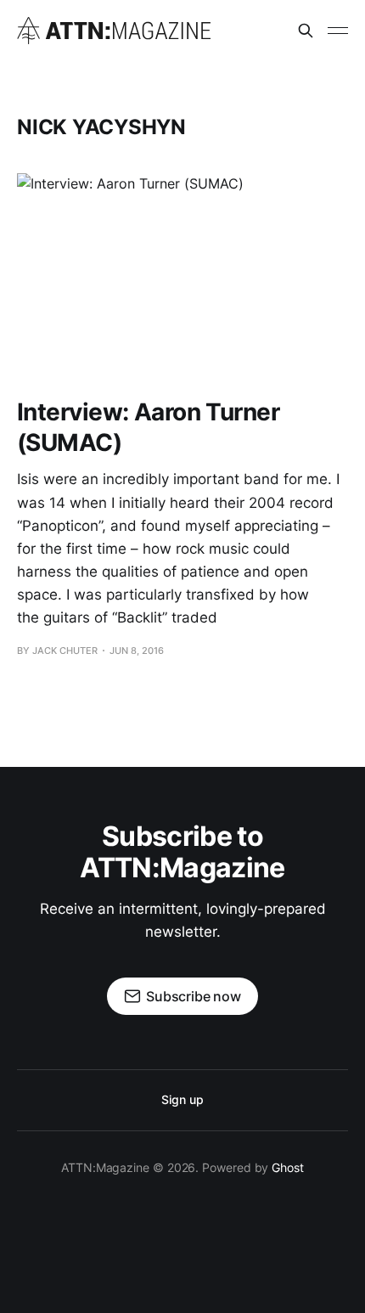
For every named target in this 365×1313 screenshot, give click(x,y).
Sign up (182, 1099)
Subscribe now (193, 996)
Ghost (288, 1167)
